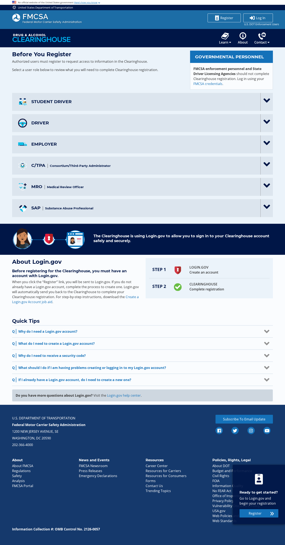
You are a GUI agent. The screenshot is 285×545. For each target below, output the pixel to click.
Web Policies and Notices (232, 516)
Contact (260, 42)
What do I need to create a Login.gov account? (56, 343)
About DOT (221, 466)
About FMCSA (22, 466)
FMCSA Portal (22, 486)
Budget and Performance (232, 471)
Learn (223, 42)
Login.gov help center (124, 395)
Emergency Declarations (98, 476)
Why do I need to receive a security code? (52, 355)
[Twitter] (235, 430)
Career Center (157, 466)
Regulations (21, 471)
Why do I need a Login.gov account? (47, 331)
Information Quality (227, 486)
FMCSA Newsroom (93, 466)
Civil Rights (220, 476)
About (243, 42)
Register (226, 18)
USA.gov (218, 511)
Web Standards (224, 521)
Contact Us (154, 486)
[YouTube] (267, 430)
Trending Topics (158, 491)
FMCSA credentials (207, 83)
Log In (260, 18)
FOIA (215, 481)
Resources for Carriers (163, 471)
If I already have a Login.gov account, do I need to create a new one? (74, 380)
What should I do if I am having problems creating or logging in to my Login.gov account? (92, 367)
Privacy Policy (223, 501)
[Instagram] (251, 430)
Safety (17, 476)
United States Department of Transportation (45, 7)
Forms (151, 481)
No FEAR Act (221, 491)
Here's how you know (85, 2)
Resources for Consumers (166, 476)
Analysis (18, 481)
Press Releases (90, 471)
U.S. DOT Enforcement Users (258, 24)
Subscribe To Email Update (244, 419)
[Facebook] (219, 430)
